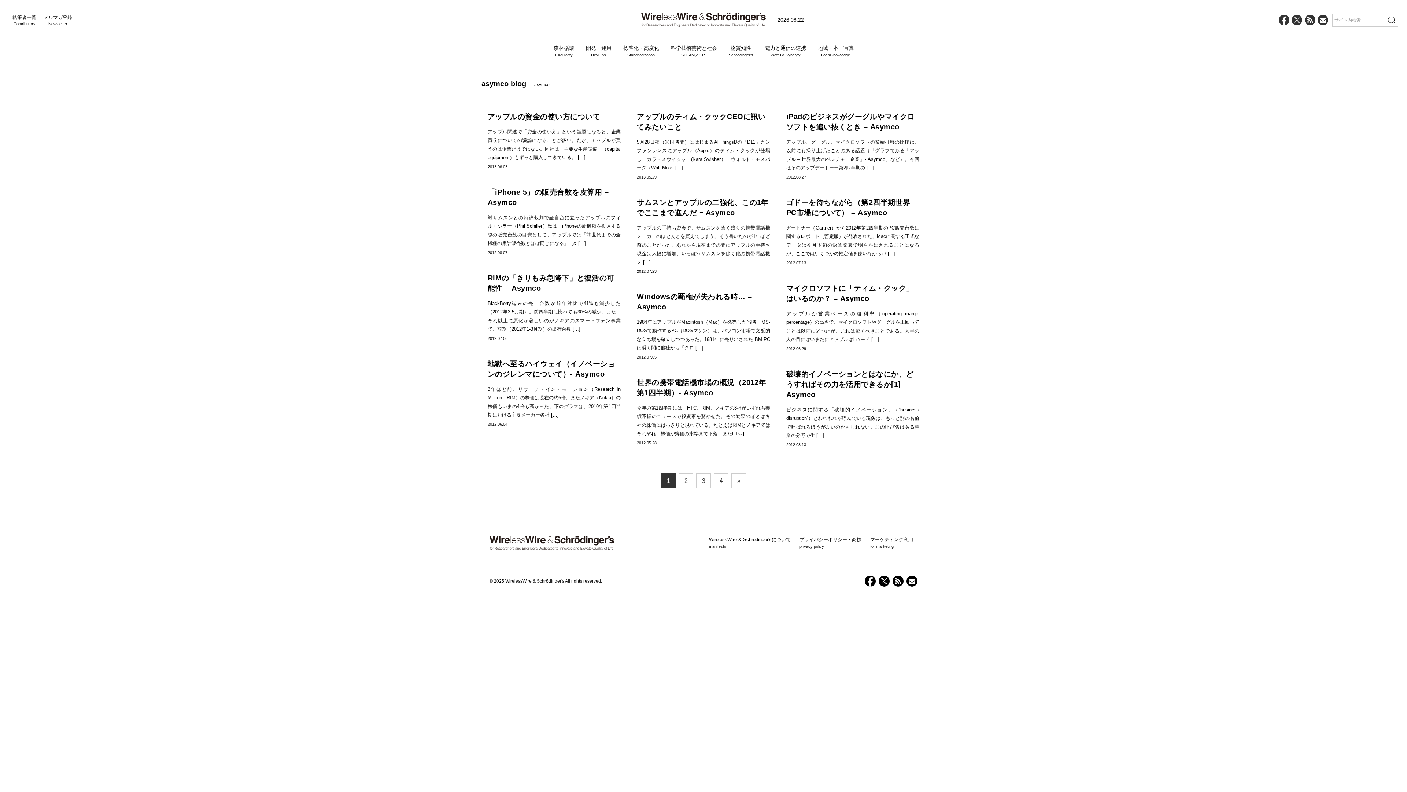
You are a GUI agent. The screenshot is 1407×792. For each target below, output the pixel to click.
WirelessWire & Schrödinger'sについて (750, 543)
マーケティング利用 (891, 543)
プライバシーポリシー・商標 (830, 543)
